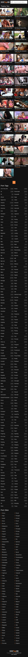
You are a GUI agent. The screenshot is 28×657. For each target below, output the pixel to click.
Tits (20, 472)
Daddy (7, 372)
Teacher (20, 461)
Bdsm (7, 244)
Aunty (7, 227)
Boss (7, 283)
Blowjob (7, 277)
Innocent (20, 202)
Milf (20, 258)
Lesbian (20, 233)
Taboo (20, 456)
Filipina (7, 431)
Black (7, 272)
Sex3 (17, 547)
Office (20, 286)
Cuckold (7, 361)
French (7, 453)
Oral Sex (20, 297)
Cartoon (7, 316)
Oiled (20, 289)
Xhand (17, 614)
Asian (7, 222)
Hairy (7, 495)
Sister (20, 400)
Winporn (18, 601)
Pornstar (20, 339)
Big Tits (7, 264)
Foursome (7, 450)
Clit (7, 339)
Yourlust (17, 638)
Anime (7, 216)
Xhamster (18, 612)
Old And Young (20, 294)
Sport (20, 431)
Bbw (7, 241)
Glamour (7, 478)
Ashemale (4, 539)
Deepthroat (7, 378)
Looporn (4, 619)
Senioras (18, 541)
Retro (20, 364)
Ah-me (3, 523)
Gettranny (4, 580)
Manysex (4, 622)
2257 (12, 654)
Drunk (7, 400)
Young (20, 506)
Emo (7, 405)
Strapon (20, 442)
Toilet (20, 475)
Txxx (17, 575)
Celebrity (7, 322)
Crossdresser (7, 358)
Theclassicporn (19, 557)
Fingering (7, 433)
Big (7, 255)
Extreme (7, 414)
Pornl (17, 523)
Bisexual (7, 269)
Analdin (4, 528)
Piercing (20, 328)
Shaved (20, 392)
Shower (20, 397)
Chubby (7, 333)
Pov (20, 341)
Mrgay (3, 630)
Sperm (20, 428)
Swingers (20, 453)
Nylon (20, 283)
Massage (20, 247)
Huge (20, 197)
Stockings (20, 436)
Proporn (17, 536)
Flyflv (3, 575)
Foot (7, 447)
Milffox (3, 627)
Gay (7, 470)
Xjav (17, 617)
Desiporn (4, 565)
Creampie (7, 355)
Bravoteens (4, 554)
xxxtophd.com (18, 652)
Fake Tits (7, 419)
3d (7, 191)
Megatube (4, 625)
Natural (20, 272)
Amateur (7, 202)
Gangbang (7, 464)
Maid (20, 244)
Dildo (7, 383)
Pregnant (20, 344)
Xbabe (17, 604)
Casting (7, 319)
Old (20, 291)
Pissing (20, 330)
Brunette (7, 300)
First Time (7, 436)
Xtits (17, 625)
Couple (7, 353)
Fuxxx (3, 578)
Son (20, 422)
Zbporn (17, 640)
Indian (20, 199)
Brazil (7, 286)
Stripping (20, 444)
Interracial (20, 208)
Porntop (17, 531)
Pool (20, 336)
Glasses (7, 481)
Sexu (17, 549)
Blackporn (4, 552)
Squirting (20, 433)
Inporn (3, 609)
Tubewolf (18, 573)
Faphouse (4, 573)
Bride (7, 291)
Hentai (20, 188)
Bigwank (4, 549)
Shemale (20, 394)
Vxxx (17, 599)
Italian (20, 211)
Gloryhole (7, 483)
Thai (20, 467)
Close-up (7, 341)
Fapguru (4, 570)
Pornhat (17, 518)
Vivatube (18, 591)
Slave (20, 408)
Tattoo (20, 458)
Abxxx (3, 520)
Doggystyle (7, 389)
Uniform (20, 483)
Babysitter (7, 233)
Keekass (4, 614)
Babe (7, 230)
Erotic (7, 408)
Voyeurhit (18, 596)
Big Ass (7, 258)
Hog (3, 599)
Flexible (7, 444)
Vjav (17, 593)
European (7, 411)
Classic (7, 336)
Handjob (7, 497)
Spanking (20, 425)
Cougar (7, 350)
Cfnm (7, 325)
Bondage (7, 280)
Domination (7, 394)
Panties (20, 308)
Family (7, 422)
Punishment (20, 350)
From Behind (7, 456)
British (7, 294)
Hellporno (4, 596)
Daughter (7, 375)
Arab (7, 219)
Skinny (20, 405)
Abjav (3, 515)
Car (7, 314)
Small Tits (20, 414)
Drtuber (4, 567)
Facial (7, 417)
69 (7, 194)
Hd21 (3, 586)
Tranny (17, 562)
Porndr (17, 513)
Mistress (20, 264)
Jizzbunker (4, 612)
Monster (20, 269)
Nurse (20, 280)
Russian (20, 375)
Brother (7, 297)
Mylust (3, 632)
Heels (7, 506)
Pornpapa (18, 528)
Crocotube (4, 560)
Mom (20, 266)
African (7, 197)
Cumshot (7, 364)
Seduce (20, 386)
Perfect (20, 322)
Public (20, 347)
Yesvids (17, 635)
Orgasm (20, 300)
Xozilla (17, 622)
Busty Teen (7, 308)
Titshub (17, 560)
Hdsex (3, 588)
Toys (20, 478)
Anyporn (4, 533)
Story (20, 439)
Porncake (4, 643)
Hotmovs (4, 604)
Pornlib (17, 526)
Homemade (20, 191)
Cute (7, 367)
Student (20, 447)
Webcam (20, 497)
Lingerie (20, 238)
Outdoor (20, 305)
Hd (7, 503)
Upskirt (20, 486)
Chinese (7, 330)
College (7, 344)
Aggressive (7, 199)
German (7, 472)
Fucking (7, 458)
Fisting (7, 439)
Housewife (20, 194)
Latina (20, 230)
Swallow (20, 450)
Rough (20, 372)
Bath (7, 236)
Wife (20, 500)
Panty (20, 311)
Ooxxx (3, 640)
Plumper (20, 333)
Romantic (20, 369)
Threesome (20, 470)
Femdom (7, 425)
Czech (7, 369)
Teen (20, 464)
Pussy (20, 353)
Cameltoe (7, 311)
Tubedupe (18, 565)
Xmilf (17, 619)
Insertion (20, 205)
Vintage (20, 489)
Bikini (7, 266)
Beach (7, 247)
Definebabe (4, 562)
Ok (2, 638)
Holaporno (4, 601)
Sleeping (20, 411)
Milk (20, 261)
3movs (3, 513)
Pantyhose (20, 314)
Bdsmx (3, 544)
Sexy (20, 389)
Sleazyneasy (19, 554)
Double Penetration (7, 397)
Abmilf (3, 518)
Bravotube (4, 557)
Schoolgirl (20, 380)
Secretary (20, 383)
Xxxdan (17, 627)
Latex (20, 227)
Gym (7, 492)
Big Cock (7, 261)
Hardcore (7, 500)
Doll (7, 392)
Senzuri (17, 544)
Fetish (7, 428)
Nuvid (3, 635)
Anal (7, 211)
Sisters (20, 403)
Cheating (7, 328)
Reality (20, 358)
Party (20, 316)
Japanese (20, 213)
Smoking (20, 417)
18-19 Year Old (7, 188)
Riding (20, 367)
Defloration (7, 380)
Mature (20, 252)
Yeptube (18, 632)
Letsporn (4, 617)
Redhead (20, 361)
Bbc (7, 238)
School (20, 378)
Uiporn (17, 578)
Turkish (20, 481)
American (7, 208)
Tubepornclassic (19, 570)
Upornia (17, 580)
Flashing (7, 442)
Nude (20, 277)
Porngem (18, 515)
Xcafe (17, 606)
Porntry (17, 533)
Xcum (17, 609)
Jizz (20, 216)
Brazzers (7, 289)
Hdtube (3, 591)
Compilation (7, 347)
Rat (16, 539)
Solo (20, 419)
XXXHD (5, 2)
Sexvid (17, 552)
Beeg (3, 547)
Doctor (7, 386)
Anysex (3, 536)
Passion (20, 319)
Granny (7, 486)
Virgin (20, 492)
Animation (7, 213)
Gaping (7, 467)
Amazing (7, 205)
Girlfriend (7, 475)
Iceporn (4, 606)
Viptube (17, 588)
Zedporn (18, 643)
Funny (7, 461)
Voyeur (20, 495)
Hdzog (3, 593)
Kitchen (20, 222)
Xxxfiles (17, 630)
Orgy (20, 303)
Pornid (17, 520)
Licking (20, 236)
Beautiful (7, 250)
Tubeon (17, 567)
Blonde (7, 275)
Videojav (18, 586)
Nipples (20, 275)
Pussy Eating (20, 355)
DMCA (15, 654)
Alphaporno (4, 526)
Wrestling (20, 503)
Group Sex (7, 489)
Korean (20, 225)
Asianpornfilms (5, 541)
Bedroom (7, 252)
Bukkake (7, 303)
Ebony (7, 403)
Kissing (20, 219)
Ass (7, 225)
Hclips (3, 583)
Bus (7, 305)
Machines (20, 241)
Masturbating (20, 250)
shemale (4, 18)
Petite (20, 325)
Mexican (20, 255)
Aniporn (4, 531)
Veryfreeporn (19, 583)
